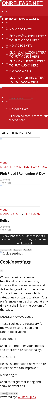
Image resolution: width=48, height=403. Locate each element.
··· (6, 11)
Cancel (3, 393)
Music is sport (11, 214)
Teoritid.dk (39, 239)
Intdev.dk (27, 243)
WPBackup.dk (27, 397)
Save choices (12, 393)
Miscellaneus (10, 167)
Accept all (27, 250)
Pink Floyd (32, 214)
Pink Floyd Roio (34, 167)
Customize (17, 250)
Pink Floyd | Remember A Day (22, 173)
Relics (4, 220)
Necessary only (6, 250)
